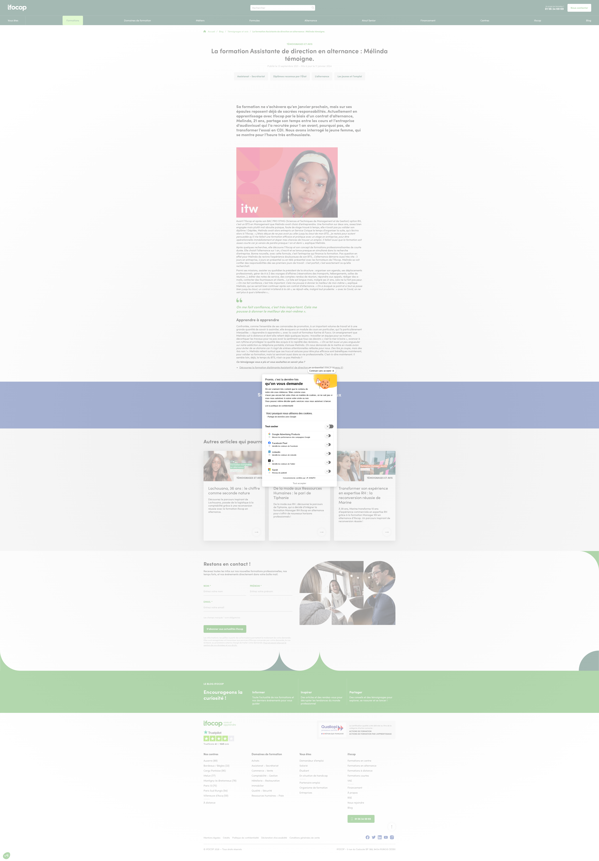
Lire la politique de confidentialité (279, 406)
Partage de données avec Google (282, 417)
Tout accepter (299, 483)
